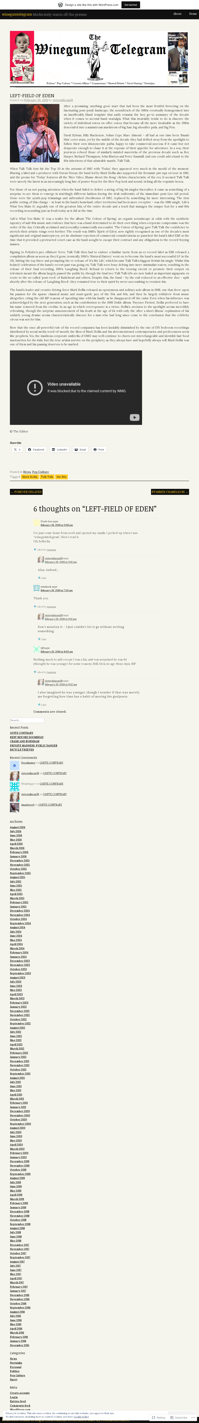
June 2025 (16, 885)
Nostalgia (16, 1362)
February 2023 (19, 1002)
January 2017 (18, 1290)
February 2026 (19, 852)
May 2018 (15, 1240)
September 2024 (20, 923)
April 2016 (16, 1328)
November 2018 (19, 1215)
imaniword (27, 804)
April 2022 (16, 1044)
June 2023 (16, 985)
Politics (14, 1371)
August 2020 (17, 1127)
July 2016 (15, 1315)
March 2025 (17, 898)
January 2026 (18, 856)
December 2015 (19, 1345)
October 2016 (18, 1303)
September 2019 (20, 1173)
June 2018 (16, 1236)
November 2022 (20, 1015)
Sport (13, 1379)
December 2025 (20, 860)
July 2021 (15, 1081)
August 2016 (17, 1311)
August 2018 (17, 1228)
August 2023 (17, 977)
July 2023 (15, 981)
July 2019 (15, 1182)
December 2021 (19, 1061)
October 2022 (18, 1019)
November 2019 (20, 1165)
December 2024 (20, 910)
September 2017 (20, 1257)
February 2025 (19, 902)
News (27, 472)
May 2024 (16, 940)
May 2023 (16, 990)
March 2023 (17, 998)
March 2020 (17, 1148)
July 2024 (15, 931)
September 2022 (20, 1023)
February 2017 (19, 1286)
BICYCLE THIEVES (22, 749)
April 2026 (16, 843)
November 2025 (20, 864)
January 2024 (18, 956)
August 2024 (17, 927)
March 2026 (17, 848)
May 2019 (15, 1190)
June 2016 (16, 1320)
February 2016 (19, 1336)
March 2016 (17, 1332)
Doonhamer (28, 762)
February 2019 (19, 1203)
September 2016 (20, 1307)
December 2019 (19, 1161)
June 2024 (16, 935)
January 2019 (18, 1207)
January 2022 (18, 1056)
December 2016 (19, 1295)
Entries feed (18, 1401)
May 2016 (15, 1324)
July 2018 (15, 1232)
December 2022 (20, 1011)
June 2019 (16, 1186)
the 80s (61, 477)
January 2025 (18, 906)
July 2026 (15, 831)
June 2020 (16, 1136)
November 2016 (20, 1299)
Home (193, 14)
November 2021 (19, 1065)
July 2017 (15, 1265)
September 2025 (20, 873)
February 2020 (19, 1152)
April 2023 (16, 994)
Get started (131, 4)
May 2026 (16, 839)
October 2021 (18, 1069)
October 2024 (18, 919)
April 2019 (16, 1194)
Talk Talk (47, 477)
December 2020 (20, 1111)
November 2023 (20, 964)
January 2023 (18, 1006)
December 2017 (19, 1244)
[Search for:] (27, 720)
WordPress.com (20, 1409)
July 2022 (15, 1031)
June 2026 (16, 835)
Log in (14, 1397)
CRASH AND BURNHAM (24, 741)
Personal (15, 1367)
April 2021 (16, 1094)
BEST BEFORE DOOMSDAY (27, 737)
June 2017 (16, 1270)
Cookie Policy (81, 1416)
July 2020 (15, 1132)
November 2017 (19, 1249)
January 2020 (18, 1157)
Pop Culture (40, 472)
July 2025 (15, 881)
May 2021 (15, 1090)
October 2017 (18, 1253)
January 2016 (18, 1340)
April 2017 (16, 1278)
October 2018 (18, 1219)
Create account (20, 1392)
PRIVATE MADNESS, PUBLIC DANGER (33, 745)
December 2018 (19, 1211)
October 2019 (18, 1169)
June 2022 (16, 1036)
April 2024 (16, 944)
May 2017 (15, 1274)
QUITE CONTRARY (21, 732)
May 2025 (16, 889)
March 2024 (17, 948)
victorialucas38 (63, 100)
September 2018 (20, 1224)
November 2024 (20, 914)
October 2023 (18, 969)
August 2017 (17, 1261)
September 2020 (20, 1123)
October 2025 (18, 868)
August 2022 (17, 1027)
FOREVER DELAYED (26, 492)
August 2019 (17, 1178)
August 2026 (17, 827)
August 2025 (17, 877)
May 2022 (16, 1040)
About (177, 14)
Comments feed (20, 1405)
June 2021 (16, 1086)
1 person (51, 549)
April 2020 (16, 1144)
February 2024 (19, 952)
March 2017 (17, 1282)
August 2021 (17, 1077)
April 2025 (16, 893)
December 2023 (20, 960)
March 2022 (17, 1048)
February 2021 (19, 1102)
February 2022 (19, 1052)
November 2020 (20, 1115)
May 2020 (16, 1140)
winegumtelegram (17, 14)
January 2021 (18, 1107)
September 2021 (20, 1073)
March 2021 (17, 1098)
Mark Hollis (30, 477)
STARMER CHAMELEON (170, 492)
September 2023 (20, 973)
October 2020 (18, 1119)
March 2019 (17, 1199)
